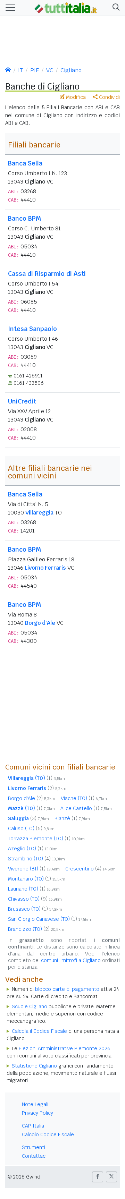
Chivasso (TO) (35, 899)
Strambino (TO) (36, 859)
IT (20, 70)
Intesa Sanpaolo (32, 329)
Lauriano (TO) (34, 889)
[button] (115, 8)
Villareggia (39, 512)
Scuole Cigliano (29, 1006)
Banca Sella (25, 163)
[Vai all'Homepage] (65, 7)
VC (49, 70)
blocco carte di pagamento (67, 989)
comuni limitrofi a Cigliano (71, 960)
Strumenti (33, 1147)
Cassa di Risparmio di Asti (47, 274)
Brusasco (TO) (35, 909)
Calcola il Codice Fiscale (39, 1031)
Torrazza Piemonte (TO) (46, 838)
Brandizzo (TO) (36, 929)
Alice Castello (86, 808)
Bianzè (72, 818)
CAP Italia (33, 1126)
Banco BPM (24, 218)
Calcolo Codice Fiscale (48, 1134)
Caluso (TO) (31, 828)
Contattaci (34, 1156)
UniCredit (22, 401)
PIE (34, 70)
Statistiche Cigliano (34, 1066)
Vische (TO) (84, 798)
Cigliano (71, 70)
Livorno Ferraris (45, 567)
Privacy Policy (37, 1113)
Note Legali (35, 1104)
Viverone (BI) (34, 869)
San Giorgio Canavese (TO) (49, 919)
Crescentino (90, 869)
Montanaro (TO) (36, 879)
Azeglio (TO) (33, 848)
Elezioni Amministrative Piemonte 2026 (64, 1048)
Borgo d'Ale (40, 623)
